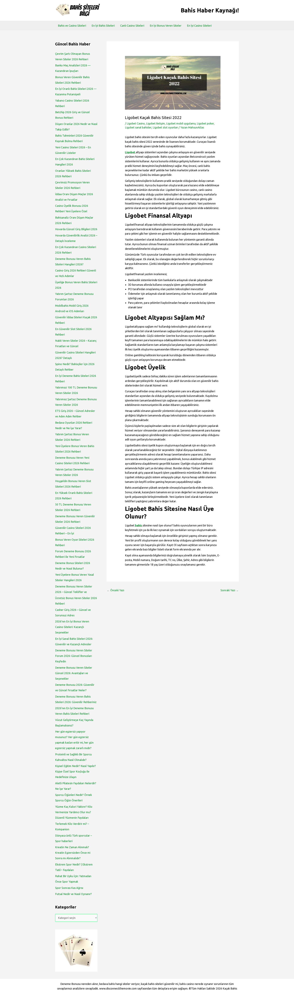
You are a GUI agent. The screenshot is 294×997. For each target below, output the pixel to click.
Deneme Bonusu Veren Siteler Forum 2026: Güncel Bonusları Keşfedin (73, 656)
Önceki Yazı (115, 590)
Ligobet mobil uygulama (181, 123)
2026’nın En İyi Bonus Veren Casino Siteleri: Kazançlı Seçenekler (72, 627)
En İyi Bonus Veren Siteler (165, 25)
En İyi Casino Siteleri (199, 25)
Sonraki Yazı (230, 590)
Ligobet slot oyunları (165, 127)
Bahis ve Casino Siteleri (72, 25)
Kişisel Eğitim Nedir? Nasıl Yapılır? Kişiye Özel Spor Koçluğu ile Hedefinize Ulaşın (75, 771)
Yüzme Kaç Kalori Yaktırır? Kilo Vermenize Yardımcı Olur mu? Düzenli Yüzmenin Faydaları (73, 812)
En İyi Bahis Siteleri (103, 25)
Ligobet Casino (136, 123)
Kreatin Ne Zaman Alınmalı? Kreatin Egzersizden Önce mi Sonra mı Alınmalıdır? (72, 853)
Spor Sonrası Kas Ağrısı (69, 887)
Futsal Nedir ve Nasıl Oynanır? (73, 893)
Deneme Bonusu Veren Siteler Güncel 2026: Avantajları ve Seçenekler (73, 673)
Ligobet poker (205, 123)
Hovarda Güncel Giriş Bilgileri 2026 (76, 229)
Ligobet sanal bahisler (138, 127)
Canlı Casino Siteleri (132, 25)
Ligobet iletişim (155, 123)
